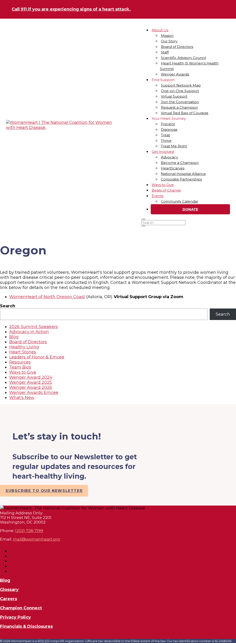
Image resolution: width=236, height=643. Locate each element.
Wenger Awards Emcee (33, 392)
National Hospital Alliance (183, 174)
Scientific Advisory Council (183, 57)
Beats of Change (166, 190)
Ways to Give (163, 185)
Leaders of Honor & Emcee (36, 357)
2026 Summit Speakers (33, 326)
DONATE (190, 209)
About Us (160, 30)
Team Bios (20, 367)
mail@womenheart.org (36, 539)
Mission (167, 35)
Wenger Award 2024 (30, 377)
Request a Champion (179, 107)
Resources (20, 362)
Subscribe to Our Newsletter (44, 491)
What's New (21, 397)
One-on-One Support (180, 91)
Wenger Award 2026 (30, 387)
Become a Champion (180, 162)
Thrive (166, 140)
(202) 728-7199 (29, 530)
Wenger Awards (175, 74)
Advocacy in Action (29, 331)
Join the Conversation (180, 102)
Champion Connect (21, 608)
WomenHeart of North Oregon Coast (47, 296)
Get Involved (163, 151)
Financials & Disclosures (26, 626)
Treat (165, 135)
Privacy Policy (15, 617)
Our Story (169, 41)
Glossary (9, 589)
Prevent (168, 124)
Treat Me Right (174, 146)
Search (7, 305)
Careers (8, 598)
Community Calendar (179, 201)
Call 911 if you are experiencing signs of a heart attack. (71, 9)
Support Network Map (181, 85)
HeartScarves (172, 168)
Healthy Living (24, 346)
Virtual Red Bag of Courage (184, 113)
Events (157, 196)
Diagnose (169, 129)
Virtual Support (174, 96)
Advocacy (169, 157)
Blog (14, 336)
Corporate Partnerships (181, 179)
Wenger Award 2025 (30, 382)
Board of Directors (177, 46)
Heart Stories (22, 352)
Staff (165, 52)
